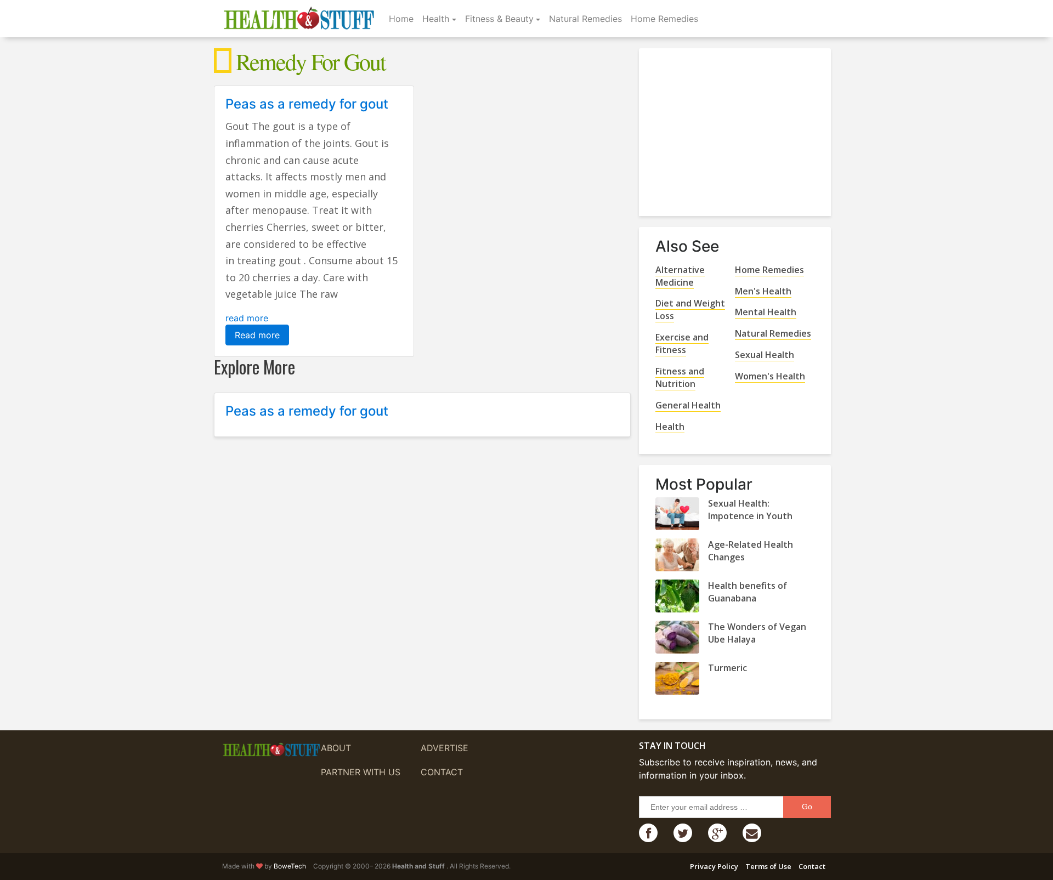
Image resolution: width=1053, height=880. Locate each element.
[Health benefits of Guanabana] (677, 596)
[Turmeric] (677, 678)
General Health (688, 405)
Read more (257, 335)
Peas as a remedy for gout (306, 104)
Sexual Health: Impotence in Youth (750, 509)
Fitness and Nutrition (679, 377)
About (336, 747)
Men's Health (763, 291)
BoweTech (290, 866)
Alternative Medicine (680, 276)
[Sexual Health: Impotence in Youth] (677, 513)
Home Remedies (664, 18)
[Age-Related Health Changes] (677, 554)
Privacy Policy (714, 866)
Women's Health (770, 376)
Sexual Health (764, 355)
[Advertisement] (737, 127)
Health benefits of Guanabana (747, 592)
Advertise (444, 747)
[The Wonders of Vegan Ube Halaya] (677, 637)
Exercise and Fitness (682, 343)
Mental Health (765, 312)
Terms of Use (768, 866)
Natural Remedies (585, 18)
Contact (442, 772)
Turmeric (727, 668)
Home (401, 18)
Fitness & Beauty (499, 18)
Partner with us (360, 772)
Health (435, 18)
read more (246, 318)
